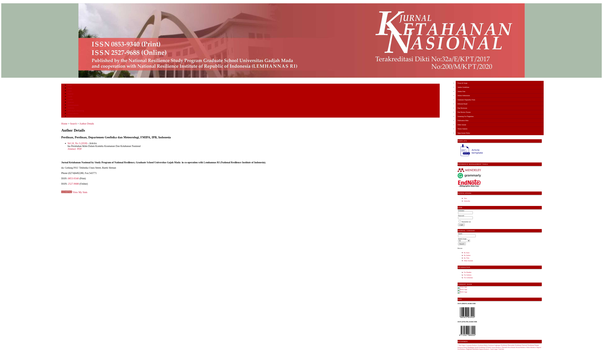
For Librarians (468, 277)
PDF (79, 149)
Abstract (72, 149)
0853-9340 (73, 178)
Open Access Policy (464, 133)
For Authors (467, 275)
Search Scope (462, 239)
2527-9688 (73, 183)
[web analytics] (66, 192)
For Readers (467, 272)
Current (70, 99)
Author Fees (461, 91)
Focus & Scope (462, 83)
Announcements (73, 105)
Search (70, 96)
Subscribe (467, 201)
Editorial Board (462, 104)
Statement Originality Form (466, 100)
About (70, 88)
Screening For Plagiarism (466, 116)
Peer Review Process (464, 112)
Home (70, 85)
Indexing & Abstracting (76, 111)
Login (70, 91)
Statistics (71, 108)
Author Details (86, 123)
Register (70, 94)
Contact (70, 116)
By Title (466, 258)
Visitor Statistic (462, 129)
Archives (71, 102)
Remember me (466, 222)
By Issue (466, 253)
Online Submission (464, 95)
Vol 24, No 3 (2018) (77, 143)
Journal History (73, 113)
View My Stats (80, 192)
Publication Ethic (463, 120)
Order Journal (462, 125)
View (465, 198)
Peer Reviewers (462, 108)
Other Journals (468, 261)
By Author (467, 255)
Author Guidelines (463, 87)
